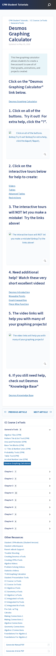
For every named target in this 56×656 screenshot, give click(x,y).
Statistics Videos (11, 570)
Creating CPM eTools (13, 560)
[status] (28, 64)
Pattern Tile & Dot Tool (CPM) (16, 438)
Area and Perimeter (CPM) (15, 441)
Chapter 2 (10, 478)
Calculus (7, 612)
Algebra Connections (13, 623)
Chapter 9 (10, 528)
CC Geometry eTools (13, 591)
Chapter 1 (10, 471)
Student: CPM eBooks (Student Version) (21, 542)
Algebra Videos (11, 563)
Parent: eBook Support (14, 549)
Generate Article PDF (15, 651)
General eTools (17, 23)
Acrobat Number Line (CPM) (16, 459)
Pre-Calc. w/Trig (11, 609)
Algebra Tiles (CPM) (12, 435)
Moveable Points (17, 296)
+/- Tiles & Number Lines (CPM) (17, 448)
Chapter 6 (10, 507)
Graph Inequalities (18, 300)
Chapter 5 (10, 500)
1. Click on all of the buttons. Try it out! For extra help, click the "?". (28, 116)
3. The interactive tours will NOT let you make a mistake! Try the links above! (27, 215)
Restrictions (15, 197)
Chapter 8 (10, 521)
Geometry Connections (14, 626)
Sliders (12, 186)
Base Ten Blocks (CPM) (14, 445)
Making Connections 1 (13, 616)
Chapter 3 (10, 485)
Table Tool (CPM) (11, 456)
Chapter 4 (10, 492)
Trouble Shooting (11, 553)
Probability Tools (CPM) (14, 452)
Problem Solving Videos (14, 567)
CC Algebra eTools (12, 588)
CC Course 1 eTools (12, 581)
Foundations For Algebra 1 (15, 633)
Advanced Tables (17, 193)
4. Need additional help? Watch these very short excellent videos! (28, 278)
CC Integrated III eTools (14, 605)
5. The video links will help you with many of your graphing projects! (28, 319)
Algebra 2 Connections (14, 630)
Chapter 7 (10, 514)
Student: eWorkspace (13, 546)
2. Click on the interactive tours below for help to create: (27, 171)
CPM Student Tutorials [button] (15, 5)
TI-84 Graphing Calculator (15, 574)
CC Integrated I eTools (14, 598)
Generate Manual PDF (15, 644)
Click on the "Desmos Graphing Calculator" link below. (26, 87)
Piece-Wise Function (19, 304)
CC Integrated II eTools (14, 602)
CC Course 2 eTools (38, 20)
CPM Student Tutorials (18, 20)
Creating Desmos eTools (15, 556)
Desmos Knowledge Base (21, 395)
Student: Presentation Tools (16, 577)
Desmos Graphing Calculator (20, 34)
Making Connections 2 (13, 619)
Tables (12, 189)
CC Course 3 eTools (12, 584)
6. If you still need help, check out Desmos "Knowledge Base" (27, 381)
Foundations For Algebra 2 (15, 637)
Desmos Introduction (19, 292)
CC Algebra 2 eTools (13, 595)
